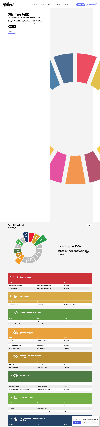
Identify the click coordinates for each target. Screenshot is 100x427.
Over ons (66, 4)
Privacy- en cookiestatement (88, 425)
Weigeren (85, 422)
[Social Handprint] (8, 6)
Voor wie (50, 4)
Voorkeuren (94, 422)
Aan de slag (80, 4)
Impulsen (43, 4)
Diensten (58, 4)
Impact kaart (35, 4)
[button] (97, 417)
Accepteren (77, 422)
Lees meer (12, 26)
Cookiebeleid (80, 425)
